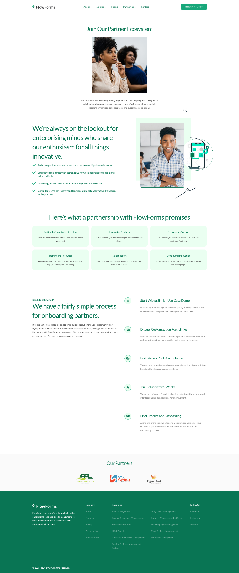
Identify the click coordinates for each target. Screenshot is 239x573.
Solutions (117, 504)
